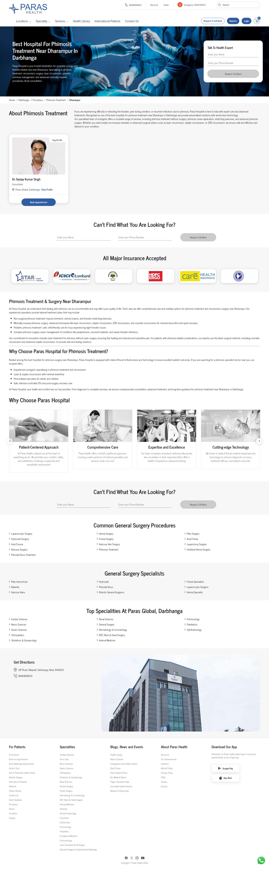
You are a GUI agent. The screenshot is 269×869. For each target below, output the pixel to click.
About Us (154, 5)
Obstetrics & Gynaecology (24, 640)
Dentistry (63, 809)
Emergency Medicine (68, 836)
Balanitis (15, 587)
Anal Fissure (17, 544)
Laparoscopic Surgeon (197, 587)
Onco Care (64, 759)
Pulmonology (193, 619)
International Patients (107, 20)
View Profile (47, 189)
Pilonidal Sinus (106, 587)
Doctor (12, 809)
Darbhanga (24, 100)
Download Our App (224, 746)
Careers (164, 781)
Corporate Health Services (121, 786)
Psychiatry (64, 818)
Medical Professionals (119, 790)
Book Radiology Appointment (21, 763)
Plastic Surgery (66, 790)
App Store (228, 778)
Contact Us (132, 20)
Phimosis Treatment (56, 100)
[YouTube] (143, 858)
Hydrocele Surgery (20, 539)
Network (12, 786)
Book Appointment (38, 202)
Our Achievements (169, 759)
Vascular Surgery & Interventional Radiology (78, 849)
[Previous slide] (10, 441)
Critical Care (65, 822)
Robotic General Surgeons (111, 592)
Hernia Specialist (195, 592)
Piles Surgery (193, 533)
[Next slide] (259, 441)
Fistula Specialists (195, 581)
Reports (233, 21)
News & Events (116, 759)
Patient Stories (15, 790)
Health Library (81, 20)
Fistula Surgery (106, 539)
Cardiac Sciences (19, 619)
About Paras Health (174, 746)
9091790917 (200, 4)
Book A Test (14, 768)
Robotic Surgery (15, 777)
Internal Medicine (107, 640)
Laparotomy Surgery (197, 544)
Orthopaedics (17, 635)
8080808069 (135, 5)
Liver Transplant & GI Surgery (72, 845)
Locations (22, 20)
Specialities (67, 746)
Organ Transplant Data (119, 781)
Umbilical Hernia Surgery (198, 549)
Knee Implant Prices (118, 772)
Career (166, 5)
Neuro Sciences (18, 624)
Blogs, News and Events (126, 746)
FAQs (163, 777)
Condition (13, 813)
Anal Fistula (192, 539)
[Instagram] (137, 858)
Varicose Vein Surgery (109, 544)
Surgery (12, 818)
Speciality (41, 20)
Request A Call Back (213, 21)
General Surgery (106, 624)
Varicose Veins (18, 592)
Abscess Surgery (19, 549)
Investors (165, 763)
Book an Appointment (18, 759)
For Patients (17, 746)
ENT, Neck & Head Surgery (112, 635)
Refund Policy (167, 768)
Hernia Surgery (106, 533)
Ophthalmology (194, 629)
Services (60, 20)
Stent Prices (115, 768)
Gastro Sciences (19, 629)
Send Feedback (15, 799)
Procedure (38, 100)
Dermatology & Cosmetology (113, 629)
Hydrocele (104, 581)
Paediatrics (192, 624)
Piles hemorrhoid (19, 581)
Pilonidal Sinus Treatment (23, 555)
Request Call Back (233, 74)
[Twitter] (131, 858)
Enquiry (164, 786)
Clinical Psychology (68, 813)
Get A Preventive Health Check (22, 772)
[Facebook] (126, 858)
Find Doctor (14, 754)
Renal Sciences (106, 619)
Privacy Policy (167, 772)
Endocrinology (66, 840)
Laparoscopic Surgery (21, 533)
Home (12, 100)
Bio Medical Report (118, 777)
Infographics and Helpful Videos (124, 763)
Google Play (228, 768)
